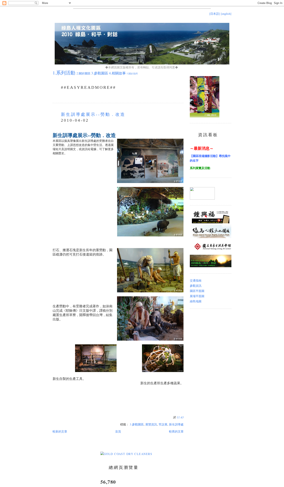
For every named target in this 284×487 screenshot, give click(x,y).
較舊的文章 (176, 431)
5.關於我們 (132, 73)
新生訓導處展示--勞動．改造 (93, 114)
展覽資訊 (151, 424)
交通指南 (195, 280)
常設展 (163, 424)
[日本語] (214, 14)
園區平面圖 (197, 291)
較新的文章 (60, 431)
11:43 (180, 417)
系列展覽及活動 (200, 168)
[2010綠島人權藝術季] (202, 198)
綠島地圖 (195, 301)
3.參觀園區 (99, 73)
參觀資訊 (195, 286)
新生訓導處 (176, 424)
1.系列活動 (64, 72)
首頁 (118, 431)
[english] (226, 14)
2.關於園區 (83, 73)
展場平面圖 (197, 296)
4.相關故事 (117, 73)
